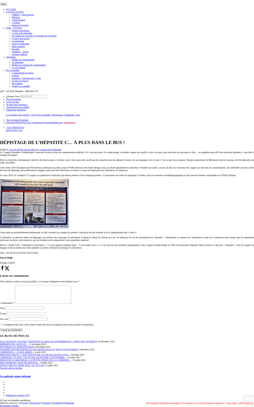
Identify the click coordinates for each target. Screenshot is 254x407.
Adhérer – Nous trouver (23, 14)
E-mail (3, 313)
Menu (3, 4)
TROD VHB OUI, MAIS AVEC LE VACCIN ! (22, 365)
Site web (4, 319)
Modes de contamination (23, 59)
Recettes (16, 49)
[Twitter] (23, 403)
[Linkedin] (56, 403)
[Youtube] (46, 403)
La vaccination (18, 67)
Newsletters (17, 83)
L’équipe (16, 22)
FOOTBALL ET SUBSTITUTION (17, 347)
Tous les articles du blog (11, 368)
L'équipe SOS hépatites (50, 149)
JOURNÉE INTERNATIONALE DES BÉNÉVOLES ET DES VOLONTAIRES (39, 349)
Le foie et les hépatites (22, 33)
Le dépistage (18, 62)
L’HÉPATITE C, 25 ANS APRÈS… (17, 352)
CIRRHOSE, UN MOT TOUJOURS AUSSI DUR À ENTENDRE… (33, 357)
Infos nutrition (18, 46)
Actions (15, 75)
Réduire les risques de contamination (29, 65)
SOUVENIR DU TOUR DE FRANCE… (20, 362)
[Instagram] (68, 403)
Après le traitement (20, 44)
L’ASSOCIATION (15, 12)
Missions (16, 17)
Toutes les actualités (21, 86)
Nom (2, 308)
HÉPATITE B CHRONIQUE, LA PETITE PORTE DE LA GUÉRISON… (36, 360)
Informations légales (9, 405)
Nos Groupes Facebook (17, 120)
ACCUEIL (11, 9)
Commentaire (7, 303)
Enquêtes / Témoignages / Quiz (26, 78)
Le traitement (18, 41)
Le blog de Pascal (20, 81)
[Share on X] (7, 270)
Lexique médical (19, 54)
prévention (11, 57)
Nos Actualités (12, 70)
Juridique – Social (20, 52)
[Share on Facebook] (2, 270)
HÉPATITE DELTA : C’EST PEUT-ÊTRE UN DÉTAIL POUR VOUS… (35, 355)
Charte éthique (18, 20)
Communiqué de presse (23, 73)
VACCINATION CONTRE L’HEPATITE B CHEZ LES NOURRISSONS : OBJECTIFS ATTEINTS (48, 341)
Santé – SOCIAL (14, 28)
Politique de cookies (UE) (18, 395)
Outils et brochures (20, 30)
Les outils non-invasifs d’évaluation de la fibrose (34, 36)
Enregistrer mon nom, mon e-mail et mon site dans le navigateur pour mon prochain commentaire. (49, 324)
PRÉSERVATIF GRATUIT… (14, 344)
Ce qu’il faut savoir (21, 38)
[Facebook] (34, 403)
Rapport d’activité (20, 25)
